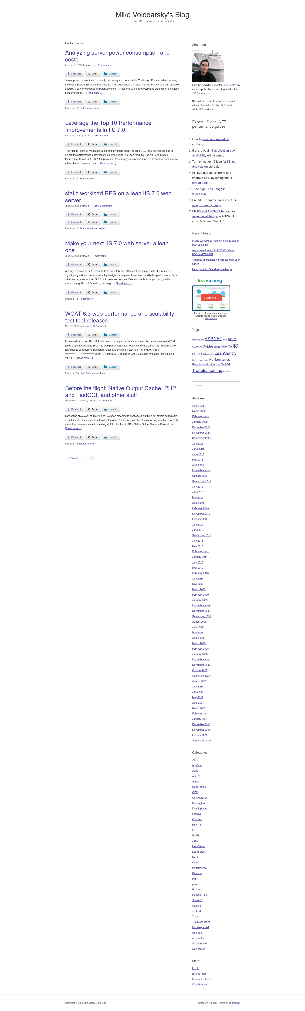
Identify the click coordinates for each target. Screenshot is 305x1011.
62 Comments (100, 326)
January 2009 (200, 600)
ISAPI (195, 835)
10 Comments (101, 135)
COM (195, 792)
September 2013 (201, 481)
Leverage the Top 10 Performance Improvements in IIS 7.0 (108, 125)
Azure (232, 338)
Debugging (198, 803)
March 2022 (199, 411)
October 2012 (199, 519)
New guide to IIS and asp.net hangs (212, 269)
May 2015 (197, 459)
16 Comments (103, 65)
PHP (92, 443)
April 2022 (198, 405)
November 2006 (201, 729)
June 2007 (198, 692)
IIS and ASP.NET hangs (213, 211)
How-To (226, 346)
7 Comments (99, 255)
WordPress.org (200, 984)
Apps (195, 770)
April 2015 (198, 465)
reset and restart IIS (216, 139)
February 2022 (200, 416)
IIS (77, 108)
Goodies (80, 373)
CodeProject (199, 787)
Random (197, 889)
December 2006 (201, 724)
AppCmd (197, 765)
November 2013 (201, 470)
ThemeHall (234, 1002)
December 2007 (201, 659)
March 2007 (199, 708)
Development (199, 808)
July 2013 (197, 486)
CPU (199, 346)
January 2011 (200, 557)
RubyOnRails (199, 895)
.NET (195, 760)
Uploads (197, 932)
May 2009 (197, 584)
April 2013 (198, 503)
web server (99, 228)
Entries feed (199, 973)
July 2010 (197, 562)
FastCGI (196, 814)
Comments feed (201, 979)
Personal (197, 873)
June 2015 (198, 454)
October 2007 (199, 670)
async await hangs (205, 216)
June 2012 (198, 530)
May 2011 (197, 546)
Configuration (199, 797)
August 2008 (199, 621)
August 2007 (199, 681)
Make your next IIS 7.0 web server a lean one (117, 246)
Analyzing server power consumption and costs (117, 55)
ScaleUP (197, 900)
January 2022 (200, 422)
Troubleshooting (207, 370)
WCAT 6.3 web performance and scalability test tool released (119, 316)
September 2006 (201, 740)
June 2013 (198, 492)
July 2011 (197, 540)
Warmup (226, 371)
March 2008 (199, 643)
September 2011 (201, 535)
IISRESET (197, 353)
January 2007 (200, 719)
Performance (86, 108)
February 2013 (200, 508)
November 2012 (201, 513)
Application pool (198, 339)
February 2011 (200, 551)
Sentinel (197, 905)
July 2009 (197, 578)
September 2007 (201, 675)
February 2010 (200, 573)
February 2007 (200, 713)
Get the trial (211, 318)
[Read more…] (94, 93)
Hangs (217, 346)
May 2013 (197, 497)
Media (195, 857)
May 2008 (197, 632)
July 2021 (197, 443)
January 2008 (200, 654)
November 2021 (201, 432)
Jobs (195, 841)
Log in (195, 968)
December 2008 (201, 605)
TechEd (225, 364)
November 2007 (201, 665)
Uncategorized (200, 927)
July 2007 (197, 686)
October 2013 (199, 476)
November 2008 (201, 611)
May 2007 (197, 697)
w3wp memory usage (206, 205)
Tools (102, 373)
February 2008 (200, 648)
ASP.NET (213, 338)
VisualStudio (199, 943)
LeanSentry (229, 85)
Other (195, 862)
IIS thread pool (208, 354)
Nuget (206, 360)
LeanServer (198, 851)
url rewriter (198, 938)
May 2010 (197, 567)
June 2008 (198, 627)
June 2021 (198, 449)
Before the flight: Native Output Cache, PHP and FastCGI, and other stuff (120, 391)
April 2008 (198, 638)
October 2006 (199, 735)
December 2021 (201, 427)
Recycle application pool (206, 364)
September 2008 (201, 616)
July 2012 (197, 524)
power (97, 108)
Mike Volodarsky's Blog (152, 14)
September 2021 (201, 438)
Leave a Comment (102, 205)
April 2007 (198, 702)
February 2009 (200, 594)
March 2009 (199, 589)
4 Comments (105, 400)
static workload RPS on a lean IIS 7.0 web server (118, 196)
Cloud (194, 347)
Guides (208, 346)
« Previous (73, 457)
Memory (195, 360)
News (201, 360)
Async (225, 339)
